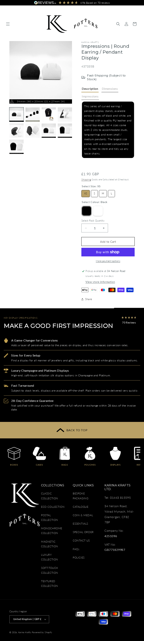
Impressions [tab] (90, 96)
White (98, 211)
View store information (100, 281)
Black (86, 211)
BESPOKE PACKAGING (80, 496)
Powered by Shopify (42, 632)
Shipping (86, 179)
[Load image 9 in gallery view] (16, 147)
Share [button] (88, 299)
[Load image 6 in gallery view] (33, 131)
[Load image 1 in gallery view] (16, 114)
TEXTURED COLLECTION (49, 583)
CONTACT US (81, 540)
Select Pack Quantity (93, 220)
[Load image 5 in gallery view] (16, 131)
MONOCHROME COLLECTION (51, 531)
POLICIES (79, 557)
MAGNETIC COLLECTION (49, 544)
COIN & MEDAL (83, 515)
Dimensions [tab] (110, 88)
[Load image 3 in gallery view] (49, 114)
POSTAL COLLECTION (49, 517)
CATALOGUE (80, 506)
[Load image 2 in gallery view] (33, 114)
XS (85, 192)
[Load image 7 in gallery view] (49, 131)
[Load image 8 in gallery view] (65, 131)
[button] (8, 24)
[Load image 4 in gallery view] (65, 114)
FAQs (76, 549)
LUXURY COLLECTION (49, 557)
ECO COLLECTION (52, 506)
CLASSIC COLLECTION (49, 496)
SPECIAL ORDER (83, 532)
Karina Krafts (24, 632)
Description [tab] (90, 88)
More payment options (108, 261)
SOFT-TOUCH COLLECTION (49, 570)
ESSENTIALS (80, 523)
